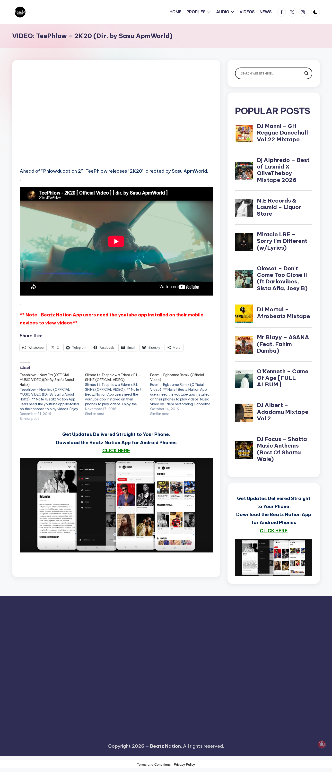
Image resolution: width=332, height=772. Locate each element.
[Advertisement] (116, 121)
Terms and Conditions (154, 764)
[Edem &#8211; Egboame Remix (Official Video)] (183, 394)
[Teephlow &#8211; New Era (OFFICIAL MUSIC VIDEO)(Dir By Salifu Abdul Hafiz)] (52, 397)
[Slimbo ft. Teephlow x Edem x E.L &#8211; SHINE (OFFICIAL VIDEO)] (117, 394)
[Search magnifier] (306, 73)
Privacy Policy (184, 764)
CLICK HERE (116, 450)
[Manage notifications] (322, 744)
